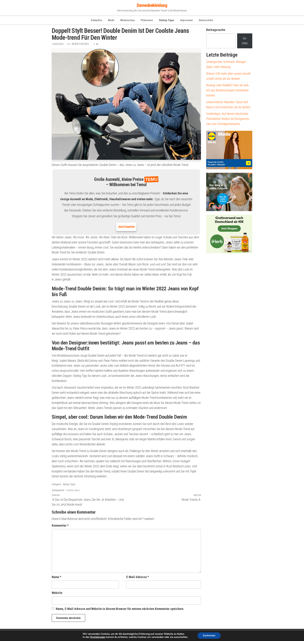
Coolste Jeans (73, 490)
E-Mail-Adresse (137, 577)
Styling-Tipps (166, 20)
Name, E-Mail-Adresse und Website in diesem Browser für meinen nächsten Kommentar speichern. (120, 609)
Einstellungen (97, 637)
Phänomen (147, 20)
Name (56, 577)
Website (57, 593)
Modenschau (127, 20)
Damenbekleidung (152, 5)
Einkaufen (96, 20)
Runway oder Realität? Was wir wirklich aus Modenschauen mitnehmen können (227, 90)
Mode (111, 20)
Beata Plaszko (80, 44)
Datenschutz (206, 20)
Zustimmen (209, 635)
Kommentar (60, 525)
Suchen (245, 40)
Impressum (186, 20)
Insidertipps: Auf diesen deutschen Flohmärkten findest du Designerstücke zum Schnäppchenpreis (228, 119)
